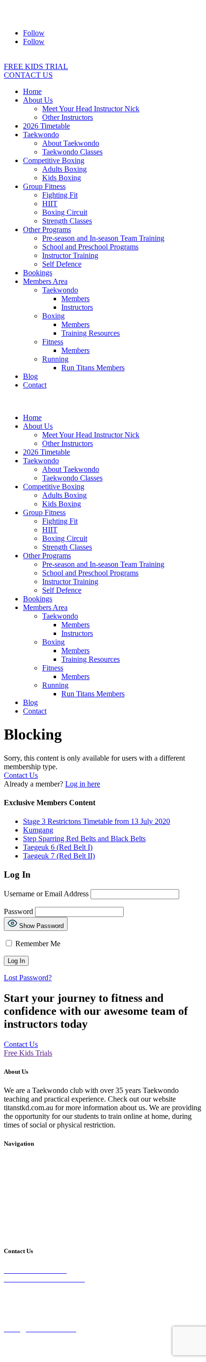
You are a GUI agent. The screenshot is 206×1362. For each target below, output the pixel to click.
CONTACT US (28, 75)
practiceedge (72, 1354)
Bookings (37, 273)
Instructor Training (70, 255)
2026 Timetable (46, 126)
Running (55, 359)
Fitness (52, 342)
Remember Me (36, 943)
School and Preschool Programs (90, 247)
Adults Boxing (64, 169)
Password (18, 911)
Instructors (77, 307)
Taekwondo (41, 134)
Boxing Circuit (64, 212)
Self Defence (61, 264)
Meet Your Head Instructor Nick (90, 109)
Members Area (45, 281)
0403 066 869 (40, 16)
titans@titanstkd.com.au (130, 16)
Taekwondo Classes (72, 152)
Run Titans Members (93, 368)
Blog (30, 376)
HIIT (49, 204)
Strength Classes (67, 221)
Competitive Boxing (53, 160)
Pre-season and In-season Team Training (103, 238)
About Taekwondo (70, 143)
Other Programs (47, 229)
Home (32, 91)
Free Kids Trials (28, 1053)
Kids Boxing (61, 178)
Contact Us (21, 775)
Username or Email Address (46, 894)
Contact (34, 385)
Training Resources (90, 333)
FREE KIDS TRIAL (36, 66)
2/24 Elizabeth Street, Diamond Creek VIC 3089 (109, 8)
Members (75, 298)
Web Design (22, 1354)
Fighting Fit (60, 195)
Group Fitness (44, 186)
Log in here (82, 784)
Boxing (53, 316)
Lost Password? (28, 978)
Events (14, 1202)
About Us (38, 100)
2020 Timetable (126, 1170)
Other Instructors (67, 117)
